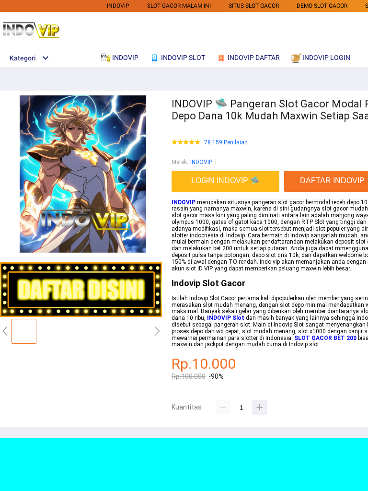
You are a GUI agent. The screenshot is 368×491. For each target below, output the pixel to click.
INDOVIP (118, 5)
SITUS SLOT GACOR (254, 5)
